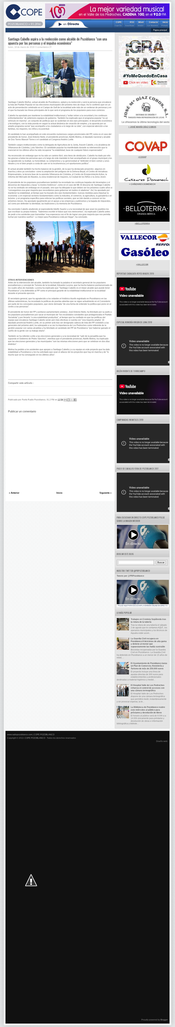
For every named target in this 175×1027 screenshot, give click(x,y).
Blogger (164, 1020)
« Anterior (14, 493)
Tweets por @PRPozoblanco (130, 576)
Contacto (152, 24)
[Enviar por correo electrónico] (65, 400)
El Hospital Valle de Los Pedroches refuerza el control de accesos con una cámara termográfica (147, 688)
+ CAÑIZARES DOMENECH (142, 184)
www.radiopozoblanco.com (19, 734)
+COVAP (142, 157)
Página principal (160, 29)
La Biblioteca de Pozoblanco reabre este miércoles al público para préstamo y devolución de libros (148, 710)
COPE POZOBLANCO (44, 734)
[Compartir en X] (71, 400)
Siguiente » (105, 493)
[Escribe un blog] (68, 400)
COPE (118, 24)
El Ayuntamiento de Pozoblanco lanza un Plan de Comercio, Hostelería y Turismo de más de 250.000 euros (149, 666)
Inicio (164, 24)
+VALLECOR (142, 264)
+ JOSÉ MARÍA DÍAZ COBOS (142, 127)
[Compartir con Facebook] (75, 400)
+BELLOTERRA (142, 223)
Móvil (141, 24)
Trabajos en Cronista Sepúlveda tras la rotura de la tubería (148, 620)
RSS (129, 24)
